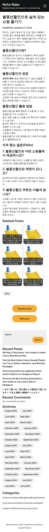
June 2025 (10, 451)
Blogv (33, 497)
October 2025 (11, 440)
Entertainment (9, 503)
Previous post (24, 308)
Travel (34, 508)
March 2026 (25, 422)
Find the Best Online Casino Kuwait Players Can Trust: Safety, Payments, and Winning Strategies (23, 363)
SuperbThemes (24, 528)
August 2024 (11, 480)
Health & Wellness (11, 508)
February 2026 (11, 428)
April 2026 (10, 422)
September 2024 (30, 474)
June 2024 (10, 486)
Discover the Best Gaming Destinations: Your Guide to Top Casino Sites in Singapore (22, 381)
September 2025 (30, 440)
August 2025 (11, 445)
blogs (28, 497)
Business (40, 497)
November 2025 (32, 434)
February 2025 (11, 463)
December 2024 (12, 468)
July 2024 (27, 480)
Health (40, 503)
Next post (24, 318)
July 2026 (27, 411)
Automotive (8, 497)
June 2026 (10, 416)
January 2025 (30, 463)
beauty (17, 497)
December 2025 (12, 434)
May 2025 (25, 451)
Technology (25, 508)
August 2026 (11, 411)
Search (8, 334)
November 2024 (32, 468)
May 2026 (25, 416)
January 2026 (30, 428)
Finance (28, 503)
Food (34, 503)
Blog (7, 293)
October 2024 (11, 474)
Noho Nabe (10, 4)
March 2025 (25, 457)
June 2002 (25, 486)
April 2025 (10, 457)
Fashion (20, 503)
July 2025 (27, 445)
